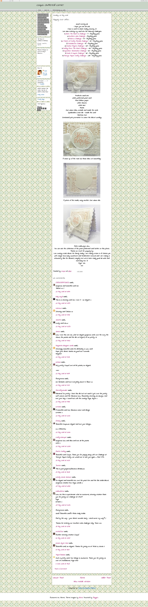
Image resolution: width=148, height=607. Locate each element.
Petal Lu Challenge (75, 38)
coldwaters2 (60, 491)
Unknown (59, 308)
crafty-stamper (61, 437)
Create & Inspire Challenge (75, 53)
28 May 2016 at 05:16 (63, 526)
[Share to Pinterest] (82, 271)
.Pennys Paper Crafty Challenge (74, 55)
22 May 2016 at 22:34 (63, 446)
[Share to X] (79, 271)
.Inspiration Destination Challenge (74, 51)
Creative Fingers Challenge (75, 46)
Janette (58, 320)
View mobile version (81, 581)
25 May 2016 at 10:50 (63, 505)
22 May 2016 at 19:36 (63, 402)
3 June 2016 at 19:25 (63, 564)
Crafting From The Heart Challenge (75, 48)
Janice (58, 331)
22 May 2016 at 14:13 (63, 357)
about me (46, 10)
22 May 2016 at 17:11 (63, 385)
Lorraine (58, 407)
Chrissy (58, 421)
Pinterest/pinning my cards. (59, 10)
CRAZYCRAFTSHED (62, 282)
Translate (42, 84)
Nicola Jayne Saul (62, 543)
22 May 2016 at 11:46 (63, 315)
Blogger (95, 597)
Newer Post (58, 577)
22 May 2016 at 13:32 (63, 340)
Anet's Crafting (61, 451)
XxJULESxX (59, 531)
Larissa (58, 362)
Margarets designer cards (64, 345)
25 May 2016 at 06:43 (63, 486)
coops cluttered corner (50, 5)
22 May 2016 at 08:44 (63, 291)
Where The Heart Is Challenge (75, 34)
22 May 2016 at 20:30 (63, 432)
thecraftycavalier (61, 390)
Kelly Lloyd (59, 296)
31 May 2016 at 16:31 (62, 550)
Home (39, 10)
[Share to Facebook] (81, 271)
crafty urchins (40, 95)
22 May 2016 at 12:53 (63, 326)
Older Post (106, 577)
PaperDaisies (60, 555)
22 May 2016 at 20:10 (63, 416)
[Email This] (77, 271)
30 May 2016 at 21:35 (63, 538)
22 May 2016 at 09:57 (63, 303)
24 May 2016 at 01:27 (63, 460)
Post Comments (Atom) (86, 588)
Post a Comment (60, 569)
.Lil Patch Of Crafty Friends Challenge (75, 41)
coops (45, 71)
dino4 (80, 597)
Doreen (58, 465)
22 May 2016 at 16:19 (63, 373)
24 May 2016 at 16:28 (63, 472)
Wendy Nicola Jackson (63, 477)
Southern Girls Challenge (76, 36)
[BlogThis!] (78, 271)
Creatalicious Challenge (75, 43)
